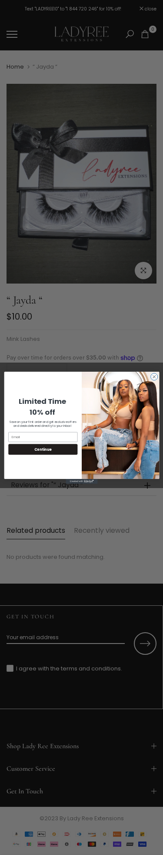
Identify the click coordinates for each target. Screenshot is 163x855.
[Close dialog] (153, 376)
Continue (42, 448)
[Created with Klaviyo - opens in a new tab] (81, 481)
